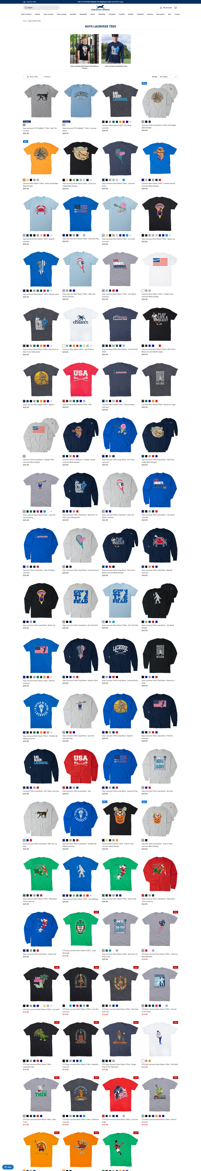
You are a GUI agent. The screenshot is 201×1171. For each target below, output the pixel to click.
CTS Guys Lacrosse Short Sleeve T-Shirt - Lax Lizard (41, 1009)
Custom (177, 14)
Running (150, 14)
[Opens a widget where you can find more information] (8, 1167)
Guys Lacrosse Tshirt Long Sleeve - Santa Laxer (39, 954)
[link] (24, 125)
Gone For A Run (31, 2)
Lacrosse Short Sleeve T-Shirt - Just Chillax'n (78, 349)
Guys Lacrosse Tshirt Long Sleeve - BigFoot (117, 736)
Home (25, 21)
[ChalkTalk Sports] (100, 8)
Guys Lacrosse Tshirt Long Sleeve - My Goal (157, 791)
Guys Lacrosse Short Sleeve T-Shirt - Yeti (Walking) (80, 899)
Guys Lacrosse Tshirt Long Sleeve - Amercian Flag (119, 791)
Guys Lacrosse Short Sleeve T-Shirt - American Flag (81, 239)
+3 (130, 122)
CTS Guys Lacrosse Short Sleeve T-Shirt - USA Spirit (160, 1064)
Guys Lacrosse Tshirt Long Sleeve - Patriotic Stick (80, 680)
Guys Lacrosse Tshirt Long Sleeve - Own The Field (80, 625)
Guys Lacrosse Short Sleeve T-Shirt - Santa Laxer (119, 899)
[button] (37, 14)
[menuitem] (165, 8)
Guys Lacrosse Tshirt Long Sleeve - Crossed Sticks (120, 680)
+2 (91, 180)
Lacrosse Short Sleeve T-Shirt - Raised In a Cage (158, 405)
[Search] (26, 7)
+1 (130, 235)
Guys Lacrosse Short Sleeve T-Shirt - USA (77, 405)
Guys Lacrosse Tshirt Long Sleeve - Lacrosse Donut (81, 570)
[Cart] (175, 7)
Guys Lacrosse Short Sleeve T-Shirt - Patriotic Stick (41, 294)
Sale (169, 14)
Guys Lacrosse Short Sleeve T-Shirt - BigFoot (38, 405)
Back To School (26, 14)
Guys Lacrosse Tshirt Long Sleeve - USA (77, 791)
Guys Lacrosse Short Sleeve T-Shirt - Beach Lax (158, 239)
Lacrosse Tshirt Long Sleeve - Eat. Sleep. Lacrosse (41, 791)
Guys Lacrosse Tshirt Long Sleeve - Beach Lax (39, 625)
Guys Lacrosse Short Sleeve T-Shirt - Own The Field (120, 625)
